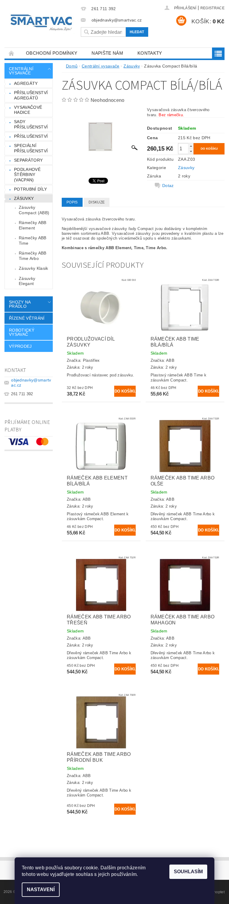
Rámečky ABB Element (33, 225)
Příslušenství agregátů (31, 95)
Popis (72, 202)
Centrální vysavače (21, 70)
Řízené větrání (26, 318)
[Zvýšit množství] (191, 146)
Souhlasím (188, 871)
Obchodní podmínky (51, 53)
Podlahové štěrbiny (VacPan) (27, 174)
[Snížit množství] (191, 151)
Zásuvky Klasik (33, 268)
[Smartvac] (41, 22)
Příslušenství (31, 136)
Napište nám (107, 53)
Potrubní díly (30, 189)
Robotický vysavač (21, 332)
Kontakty (149, 53)
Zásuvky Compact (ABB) (34, 210)
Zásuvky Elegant (27, 281)
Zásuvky (24, 198)
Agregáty (26, 83)
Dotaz (168, 185)
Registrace (212, 8)
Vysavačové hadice (28, 110)
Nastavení (41, 889)
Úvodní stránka (11, 53)
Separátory (28, 160)
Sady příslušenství (31, 124)
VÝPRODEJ (20, 346)
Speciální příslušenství (31, 148)
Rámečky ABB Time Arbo (33, 256)
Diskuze (97, 202)
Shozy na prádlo (20, 304)
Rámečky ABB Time (33, 240)
